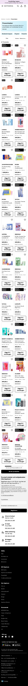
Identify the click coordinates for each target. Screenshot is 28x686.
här (17, 649)
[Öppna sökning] (18, 6)
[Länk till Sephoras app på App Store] (16, 644)
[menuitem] (21, 6)
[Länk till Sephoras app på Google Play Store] (6, 644)
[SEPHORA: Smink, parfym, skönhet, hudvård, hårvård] (8, 6)
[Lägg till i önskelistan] (12, 45)
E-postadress (4, 499)
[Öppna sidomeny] (2, 6)
